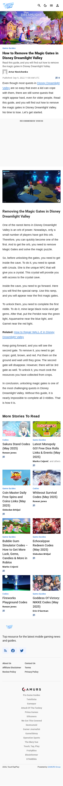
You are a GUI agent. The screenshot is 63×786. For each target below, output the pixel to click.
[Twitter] (22, 650)
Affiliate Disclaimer (11, 667)
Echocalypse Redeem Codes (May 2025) (43, 545)
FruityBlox (32, 750)
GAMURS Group (54, 767)
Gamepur (31, 703)
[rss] (5, 650)
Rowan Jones (9, 452)
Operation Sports (31, 738)
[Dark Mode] (45, 5)
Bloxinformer (31, 755)
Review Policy (9, 672)
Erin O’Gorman (40, 610)
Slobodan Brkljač (11, 509)
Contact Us (30, 663)
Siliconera (32, 716)
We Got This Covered (31, 720)
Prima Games (31, 712)
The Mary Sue (31, 742)
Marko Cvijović (40, 461)
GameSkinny (31, 733)
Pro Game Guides (31, 695)
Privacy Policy (31, 672)
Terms (28, 667)
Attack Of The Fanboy (31, 708)
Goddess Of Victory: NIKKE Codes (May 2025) (46, 602)
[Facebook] (13, 650)
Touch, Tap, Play (31, 746)
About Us (6, 663)
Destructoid (31, 725)
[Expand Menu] (51, 5)
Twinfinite (32, 699)
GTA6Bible (31, 759)
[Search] (39, 5)
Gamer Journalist (31, 729)
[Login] (57, 5)
